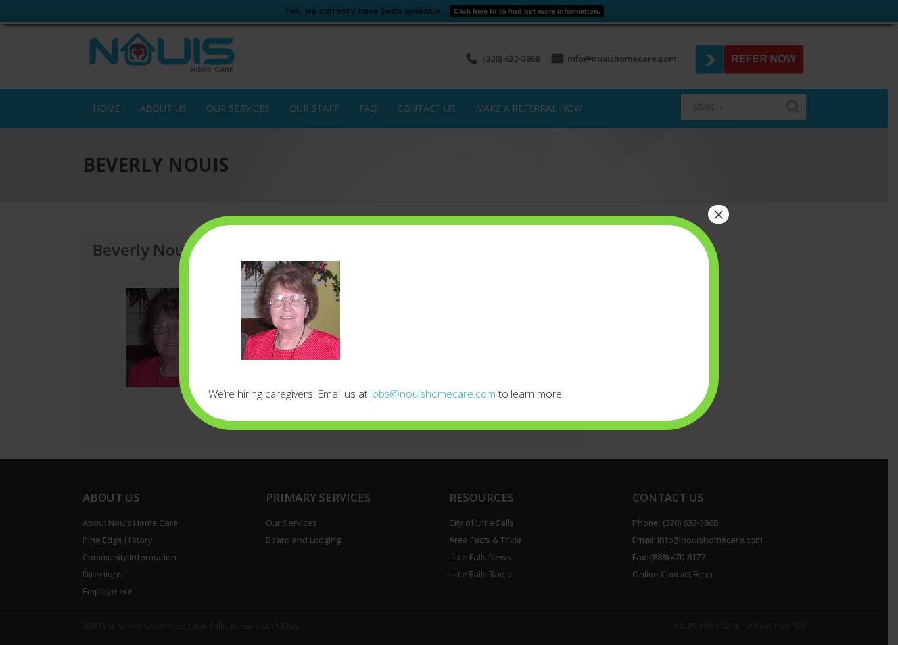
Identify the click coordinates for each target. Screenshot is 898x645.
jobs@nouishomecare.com (433, 394)
